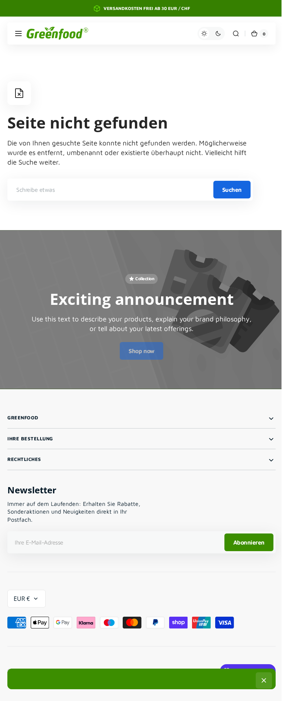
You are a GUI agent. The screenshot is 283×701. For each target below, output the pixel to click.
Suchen (232, 189)
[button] (18, 33)
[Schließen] (261, 680)
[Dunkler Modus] (205, 33)
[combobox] (130, 190)
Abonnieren (243, 539)
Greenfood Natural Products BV (66, 668)
